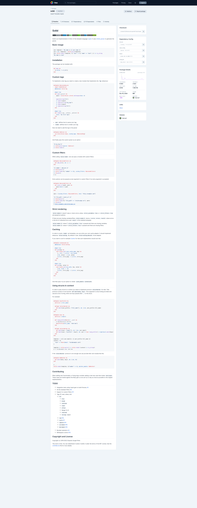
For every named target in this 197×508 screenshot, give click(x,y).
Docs (129, 3)
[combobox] (80, 2)
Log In (143, 3)
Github (121, 108)
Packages (115, 3)
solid (52, 11)
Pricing (123, 3)
